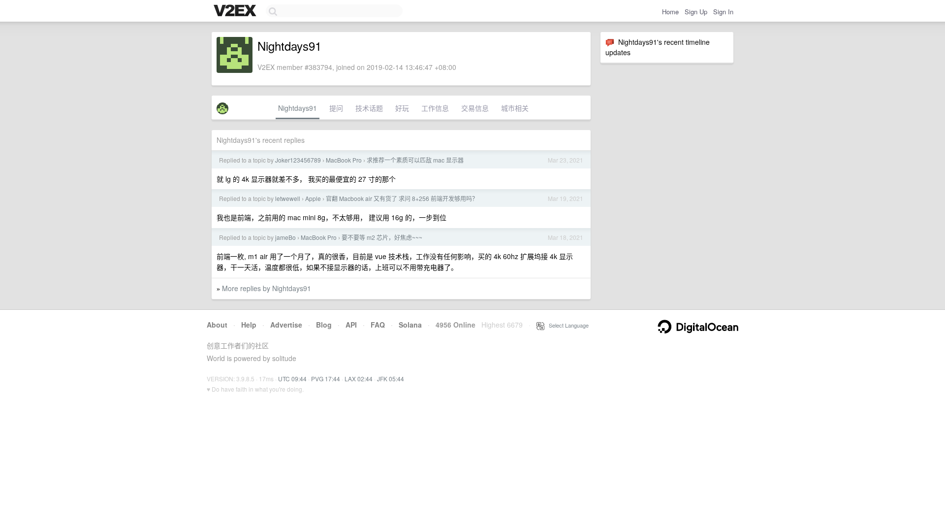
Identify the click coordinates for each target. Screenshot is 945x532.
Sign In (723, 11)
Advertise (286, 325)
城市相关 (515, 108)
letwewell (287, 198)
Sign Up (696, 11)
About (217, 325)
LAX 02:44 (359, 378)
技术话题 (369, 108)
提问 (336, 108)
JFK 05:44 (390, 378)
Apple (313, 198)
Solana (410, 325)
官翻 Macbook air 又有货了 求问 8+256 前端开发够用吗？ (402, 198)
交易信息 (475, 108)
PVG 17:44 (325, 378)
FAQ (378, 325)
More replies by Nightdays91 (266, 288)
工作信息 (435, 108)
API (351, 325)
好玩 (402, 108)
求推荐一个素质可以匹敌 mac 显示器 (415, 160)
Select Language (566, 325)
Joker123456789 (298, 160)
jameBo (285, 237)
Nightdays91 (297, 108)
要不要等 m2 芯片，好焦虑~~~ (382, 237)
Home (670, 11)
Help (248, 325)
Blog (324, 325)
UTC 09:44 (292, 378)
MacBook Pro (344, 160)
